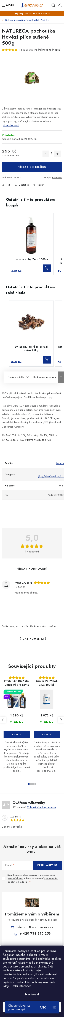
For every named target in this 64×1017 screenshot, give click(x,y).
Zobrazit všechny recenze (41, 807)
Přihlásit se (47, 865)
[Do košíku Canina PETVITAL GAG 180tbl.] (47, 734)
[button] (5, 244)
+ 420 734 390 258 (35, 933)
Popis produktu (16, 377)
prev (3, 720)
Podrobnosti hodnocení (47, 49)
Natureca (57, 177)
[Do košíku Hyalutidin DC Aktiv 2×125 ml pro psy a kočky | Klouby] (17, 734)
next (61, 720)
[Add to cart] (47, 268)
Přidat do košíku (32, 167)
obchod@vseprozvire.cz (35, 927)
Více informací (11, 125)
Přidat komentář (32, 639)
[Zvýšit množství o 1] (57, 154)
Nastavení (32, 994)
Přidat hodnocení (32, 569)
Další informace (22, 986)
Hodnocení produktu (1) (46, 377)
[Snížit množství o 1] (45, 154)
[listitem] (31, 244)
